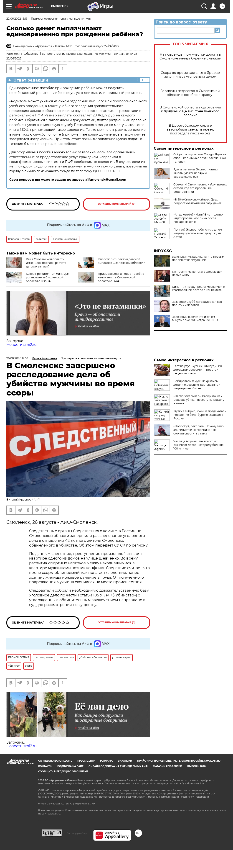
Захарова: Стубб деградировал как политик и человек (197, 303)
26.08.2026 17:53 (17, 358)
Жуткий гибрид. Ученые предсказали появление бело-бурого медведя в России (199, 414)
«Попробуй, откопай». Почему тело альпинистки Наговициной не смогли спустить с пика (198, 429)
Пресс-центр (86, 760)
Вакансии (125, 760)
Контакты (45, 766)
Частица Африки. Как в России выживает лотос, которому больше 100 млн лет (198, 444)
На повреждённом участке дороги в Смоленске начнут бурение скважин (190, 56)
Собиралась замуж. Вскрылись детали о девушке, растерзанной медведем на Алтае (196, 384)
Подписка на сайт (70, 766)
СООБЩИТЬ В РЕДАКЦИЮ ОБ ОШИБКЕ (63, 771)
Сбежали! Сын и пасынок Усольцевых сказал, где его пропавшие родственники (200, 188)
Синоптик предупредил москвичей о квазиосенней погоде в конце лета (198, 288)
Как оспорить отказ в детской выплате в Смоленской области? (121, 261)
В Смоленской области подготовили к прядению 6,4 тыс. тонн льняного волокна (190, 111)
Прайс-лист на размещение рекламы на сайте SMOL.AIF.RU (178, 760)
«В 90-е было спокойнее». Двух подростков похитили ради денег (197, 201)
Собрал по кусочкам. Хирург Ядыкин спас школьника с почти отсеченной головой (199, 158)
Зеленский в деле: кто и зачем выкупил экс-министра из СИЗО (195, 318)
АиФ (37, 499)
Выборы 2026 (196, 766)
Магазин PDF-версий (167, 766)
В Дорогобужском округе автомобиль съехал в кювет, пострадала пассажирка (190, 129)
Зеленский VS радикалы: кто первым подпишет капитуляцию (198, 258)
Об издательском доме (55, 760)
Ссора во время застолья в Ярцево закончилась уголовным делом (190, 75)
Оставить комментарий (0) (116, 204)
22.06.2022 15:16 (16, 18)
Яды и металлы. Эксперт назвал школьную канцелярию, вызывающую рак (195, 173)
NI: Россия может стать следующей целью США (197, 273)
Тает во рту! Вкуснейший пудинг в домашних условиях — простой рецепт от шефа (197, 369)
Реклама (106, 760)
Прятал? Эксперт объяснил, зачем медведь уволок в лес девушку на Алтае (197, 233)
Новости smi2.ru (21, 344)
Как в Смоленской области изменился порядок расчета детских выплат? (46, 262)
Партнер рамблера (77, 833)
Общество (31, 53)
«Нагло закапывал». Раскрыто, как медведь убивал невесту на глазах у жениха (198, 399)
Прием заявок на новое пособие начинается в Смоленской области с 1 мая (121, 277)
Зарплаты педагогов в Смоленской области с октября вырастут (190, 93)
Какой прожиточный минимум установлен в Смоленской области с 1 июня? (47, 277)
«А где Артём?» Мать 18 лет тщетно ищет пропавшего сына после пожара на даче (198, 218)
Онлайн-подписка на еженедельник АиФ (118, 766)
